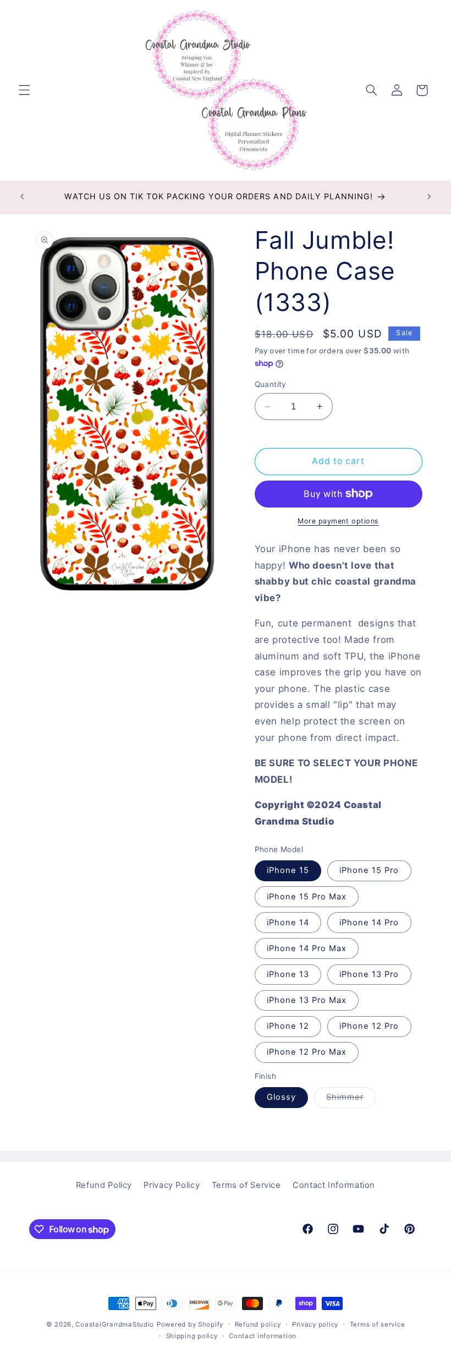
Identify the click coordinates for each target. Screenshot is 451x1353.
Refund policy (258, 1324)
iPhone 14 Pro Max (307, 948)
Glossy (281, 1097)
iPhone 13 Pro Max (307, 1000)
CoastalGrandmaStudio (114, 1324)
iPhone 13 (288, 974)
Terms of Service (246, 1185)
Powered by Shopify (190, 1324)
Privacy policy (315, 1324)
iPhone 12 (288, 1026)
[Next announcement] (429, 197)
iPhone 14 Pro (369, 923)
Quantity (271, 384)
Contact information (262, 1336)
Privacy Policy (172, 1185)
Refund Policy (104, 1185)
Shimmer (351, 1100)
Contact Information (334, 1185)
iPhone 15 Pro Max (307, 897)
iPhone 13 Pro (369, 974)
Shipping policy (192, 1336)
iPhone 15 (288, 870)
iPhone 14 (288, 923)
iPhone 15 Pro (369, 870)
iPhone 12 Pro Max (307, 1052)
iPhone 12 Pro (369, 1026)
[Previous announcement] (22, 197)
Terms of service (377, 1324)
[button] (24, 90)
